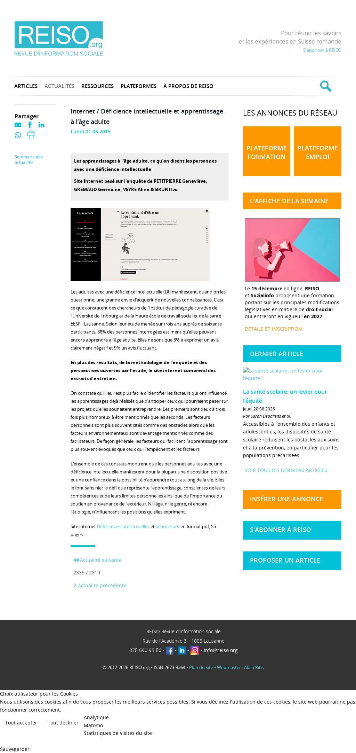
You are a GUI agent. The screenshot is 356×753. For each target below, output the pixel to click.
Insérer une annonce (286, 499)
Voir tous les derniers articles (286, 470)
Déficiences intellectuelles (123, 526)
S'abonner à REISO (322, 50)
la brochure (167, 526)
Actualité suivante (100, 560)
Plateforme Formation (266, 152)
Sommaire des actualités (29, 159)
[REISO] (58, 38)
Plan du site (201, 667)
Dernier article (276, 354)
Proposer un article (285, 560)
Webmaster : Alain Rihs (240, 667)
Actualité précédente (101, 585)
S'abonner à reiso (280, 529)
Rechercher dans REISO (325, 86)
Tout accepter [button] (21, 722)
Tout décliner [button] (63, 722)
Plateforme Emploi (318, 152)
